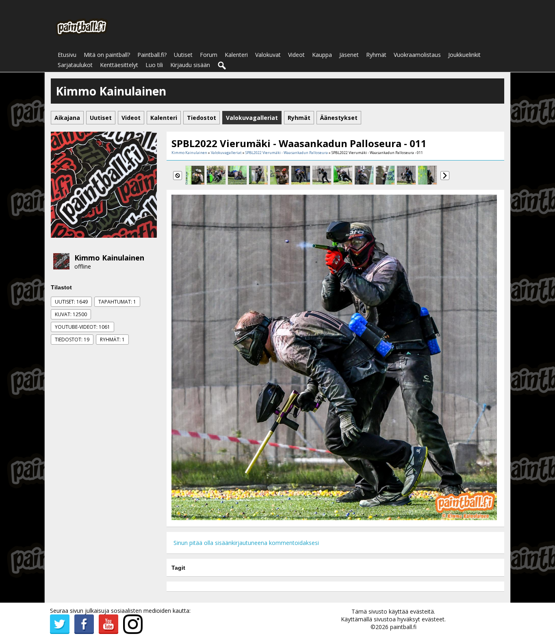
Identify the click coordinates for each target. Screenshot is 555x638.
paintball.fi (403, 627)
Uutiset (183, 55)
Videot (296, 55)
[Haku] (222, 66)
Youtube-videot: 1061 (82, 326)
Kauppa (322, 55)
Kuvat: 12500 (71, 314)
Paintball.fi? (152, 55)
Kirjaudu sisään (190, 65)
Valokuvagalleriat (226, 152)
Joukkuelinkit (464, 55)
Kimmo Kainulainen (109, 258)
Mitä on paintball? (107, 55)
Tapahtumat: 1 (117, 301)
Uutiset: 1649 (71, 301)
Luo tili (154, 65)
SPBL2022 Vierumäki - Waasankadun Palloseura (286, 152)
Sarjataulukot (75, 65)
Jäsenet (349, 55)
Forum (208, 55)
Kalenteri (236, 55)
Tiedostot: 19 (72, 339)
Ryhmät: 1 (112, 339)
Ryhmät (376, 55)
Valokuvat (268, 55)
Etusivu (67, 55)
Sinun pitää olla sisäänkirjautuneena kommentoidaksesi (246, 543)
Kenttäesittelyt (119, 65)
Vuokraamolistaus (417, 55)
